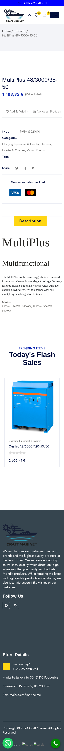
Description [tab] (30, 221)
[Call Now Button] (55, 743)
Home (6, 31)
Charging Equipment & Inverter (20, 144)
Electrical (46, 144)
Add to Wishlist (18, 111)
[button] (7, 743)
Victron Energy (36, 150)
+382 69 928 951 (25, 669)
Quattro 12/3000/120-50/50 (29, 446)
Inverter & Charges (13, 150)
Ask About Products (48, 111)
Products (20, 31)
